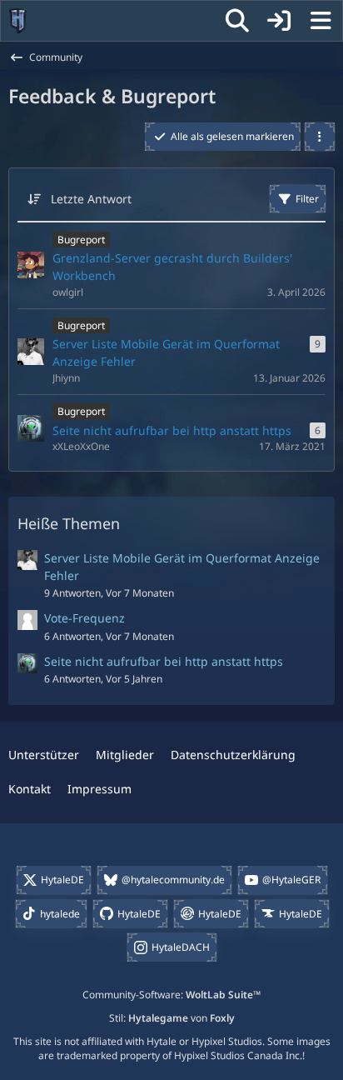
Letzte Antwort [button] (91, 199)
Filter (307, 199)
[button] (320, 136)
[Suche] (237, 21)
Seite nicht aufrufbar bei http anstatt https (163, 661)
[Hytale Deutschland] (18, 21)
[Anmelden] (279, 21)
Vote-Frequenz (84, 618)
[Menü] (320, 21)
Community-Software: (171, 995)
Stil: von (172, 1018)
